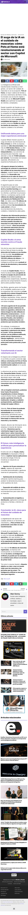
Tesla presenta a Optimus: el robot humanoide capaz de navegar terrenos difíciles (18, 672)
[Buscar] (25, 611)
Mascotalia (17, 887)
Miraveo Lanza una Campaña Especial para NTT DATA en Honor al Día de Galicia (14, 759)
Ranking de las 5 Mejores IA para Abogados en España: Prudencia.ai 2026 (14, 843)
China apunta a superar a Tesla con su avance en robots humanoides (20, 690)
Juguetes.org (4, 893)
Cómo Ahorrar (18, 889)
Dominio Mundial (4, 889)
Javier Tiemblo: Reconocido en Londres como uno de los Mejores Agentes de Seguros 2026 (14, 823)
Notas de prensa (6, 34)
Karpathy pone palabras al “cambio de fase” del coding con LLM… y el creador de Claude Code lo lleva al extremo (13, 636)
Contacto (10, 883)
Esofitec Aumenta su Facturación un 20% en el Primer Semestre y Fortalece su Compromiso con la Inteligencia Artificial (14, 738)
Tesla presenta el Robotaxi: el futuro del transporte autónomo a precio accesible (19, 682)
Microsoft (7, 579)
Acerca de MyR (17, 883)
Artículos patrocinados (7, 881)
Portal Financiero (19, 891)
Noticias (14, 34)
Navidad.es (3, 891)
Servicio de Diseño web (19, 881)
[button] (14, 908)
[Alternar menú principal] (25, 1)
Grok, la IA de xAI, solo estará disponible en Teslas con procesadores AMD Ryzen (20, 663)
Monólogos (3, 895)
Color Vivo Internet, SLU (8, 902)
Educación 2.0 (4, 887)
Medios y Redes (20, 879)
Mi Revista (17, 893)
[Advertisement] (14, 18)
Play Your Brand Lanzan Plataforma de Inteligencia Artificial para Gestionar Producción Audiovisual (11, 802)
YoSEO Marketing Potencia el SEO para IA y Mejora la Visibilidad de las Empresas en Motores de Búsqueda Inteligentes (13, 780)
